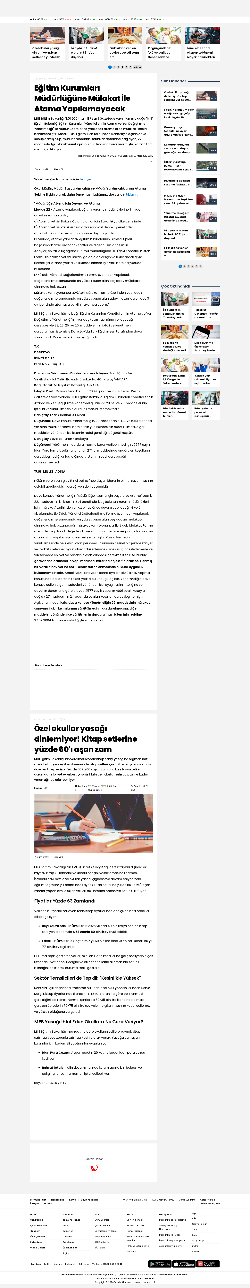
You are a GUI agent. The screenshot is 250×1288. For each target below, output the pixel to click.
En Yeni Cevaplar (136, 1225)
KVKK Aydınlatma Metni (135, 1199)
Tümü (137, 67)
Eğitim (63, 719)
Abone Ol (58, 169)
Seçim (65, 1253)
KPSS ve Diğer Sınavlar (138, 1246)
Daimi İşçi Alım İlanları (106, 1231)
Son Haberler (173, 81)
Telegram (84, 1264)
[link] (190, 96)
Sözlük (194, 1246)
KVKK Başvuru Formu (163, 1199)
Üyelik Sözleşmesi (210, 1203)
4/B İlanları (100, 1247)
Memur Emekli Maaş (169, 1234)
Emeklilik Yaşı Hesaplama (172, 1240)
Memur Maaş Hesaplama (172, 1219)
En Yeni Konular (135, 1219)
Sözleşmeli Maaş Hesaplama (168, 1227)
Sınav (194, 1235)
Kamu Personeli (135, 1231)
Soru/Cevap (197, 1240)
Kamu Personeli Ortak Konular (138, 1238)
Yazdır (149, 161)
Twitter (47, 1264)
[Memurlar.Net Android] (160, 1264)
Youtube (58, 1264)
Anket (194, 1218)
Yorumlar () (41, 169)
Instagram (70, 1264)
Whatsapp (107, 1264)
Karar (194, 1229)
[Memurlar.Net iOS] (184, 1264)
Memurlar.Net (67, 78)
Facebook (36, 1264)
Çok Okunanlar (102, 1225)
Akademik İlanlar (103, 1236)
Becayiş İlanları (199, 1224)
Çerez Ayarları (207, 1199)
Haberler (52, 78)
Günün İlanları (102, 1219)
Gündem (131, 1251)
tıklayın (85, 179)
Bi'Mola (195, 1251)
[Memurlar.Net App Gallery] (208, 1264)
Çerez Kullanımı (187, 1199)
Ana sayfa (39, 78)
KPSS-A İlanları (102, 1242)
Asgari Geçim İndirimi (170, 1246)
